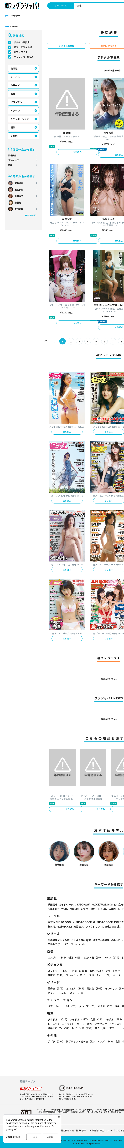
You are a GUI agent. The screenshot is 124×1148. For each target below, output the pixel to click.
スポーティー (100, 975)
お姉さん (75, 988)
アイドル (79, 1019)
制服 (75, 957)
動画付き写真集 (101, 939)
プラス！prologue (81, 939)
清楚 (77, 992)
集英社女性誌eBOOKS (60, 926)
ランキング (13, 160)
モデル (114, 1019)
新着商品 (12, 155)
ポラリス (68, 944)
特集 (10, 165)
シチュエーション (20, 119)
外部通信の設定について (101, 1130)
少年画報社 (54, 909)
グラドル (58, 1019)
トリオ (70, 1006)
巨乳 (80, 970)
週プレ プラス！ (22, 52)
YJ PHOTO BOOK (82, 922)
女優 (97, 1019)
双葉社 (112, 909)
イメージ (15, 110)
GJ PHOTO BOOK (103, 922)
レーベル (15, 76)
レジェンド (83, 1028)
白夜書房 (103, 909)
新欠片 (84, 909)
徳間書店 (74, 909)
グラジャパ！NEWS (24, 57)
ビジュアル (16, 102)
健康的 (56, 975)
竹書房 (64, 909)
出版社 (14, 68)
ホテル (106, 1006)
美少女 (56, 988)
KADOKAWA (83, 904)
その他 (14, 135)
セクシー (58, 992)
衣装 (13, 93)
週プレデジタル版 (23, 47)
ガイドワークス (67, 904)
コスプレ (57, 957)
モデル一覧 (30, 215)
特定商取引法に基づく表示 (73, 1130)
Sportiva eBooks (111, 926)
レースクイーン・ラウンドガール (70, 1023)
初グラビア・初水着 (81, 1041)
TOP (7, 16)
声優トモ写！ (55, 944)
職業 (13, 127)
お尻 (97, 970)
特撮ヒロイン (59, 1028)
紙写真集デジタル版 (59, 939)
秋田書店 (52, 904)
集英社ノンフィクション (86, 926)
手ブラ (56, 1041)
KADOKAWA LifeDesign (104, 904)
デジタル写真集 (22, 42)
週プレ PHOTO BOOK (60, 922)
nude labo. (81, 944)
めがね (111, 957)
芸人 (101, 1028)
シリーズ (15, 85)
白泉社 (93, 909)
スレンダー (59, 970)
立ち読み (77, 152)
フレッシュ (77, 975)
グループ (88, 1006)
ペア (54, 1006)
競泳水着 (93, 957)
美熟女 (95, 988)
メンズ (105, 1041)
